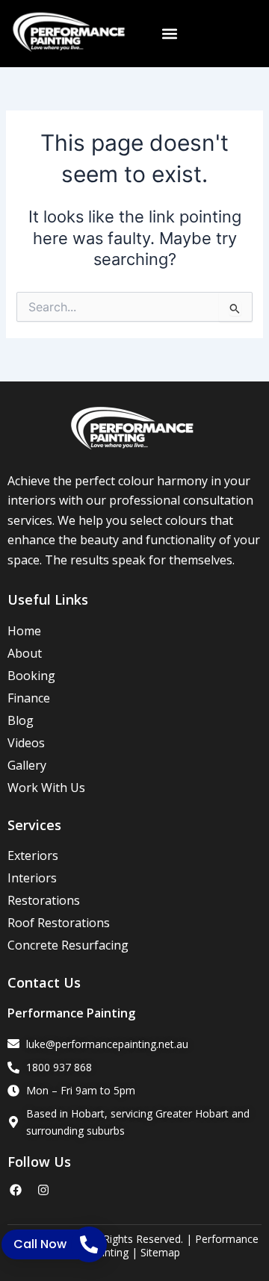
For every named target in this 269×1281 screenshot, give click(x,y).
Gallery (26, 765)
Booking (31, 675)
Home (24, 631)
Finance (28, 698)
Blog (20, 720)
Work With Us (46, 787)
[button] (169, 34)
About (24, 653)
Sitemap (160, 1252)
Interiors (32, 878)
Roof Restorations (58, 922)
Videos (26, 743)
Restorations (43, 900)
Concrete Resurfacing (68, 945)
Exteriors (32, 855)
